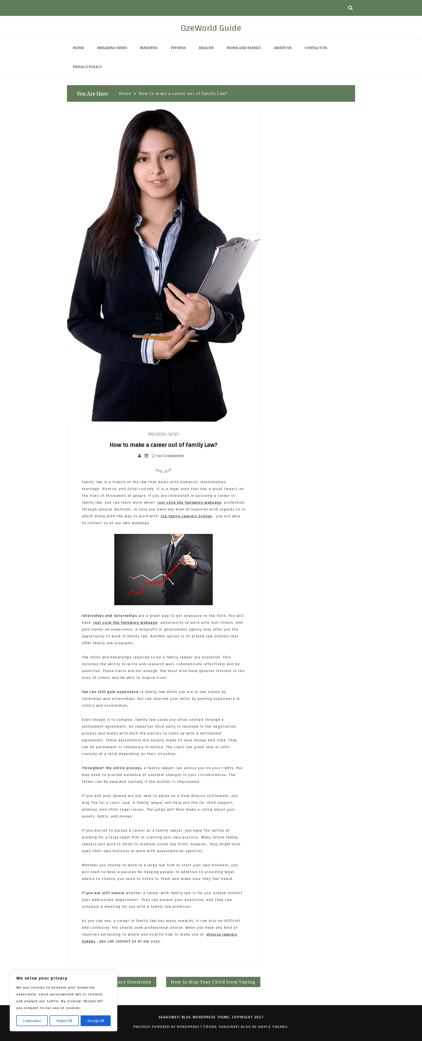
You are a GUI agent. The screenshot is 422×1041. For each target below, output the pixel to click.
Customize (32, 1021)
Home (78, 48)
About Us (283, 48)
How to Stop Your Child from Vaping (213, 982)
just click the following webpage (190, 502)
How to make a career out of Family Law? (163, 444)
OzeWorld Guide (211, 28)
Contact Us (316, 48)
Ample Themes (272, 1027)
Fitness (178, 48)
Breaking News (112, 48)
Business (149, 48)
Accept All (95, 1021)
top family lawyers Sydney (186, 516)
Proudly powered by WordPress (166, 1027)
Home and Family (244, 48)
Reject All (64, 1021)
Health (206, 48)
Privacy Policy (87, 67)
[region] (63, 1000)
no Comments (170, 455)
